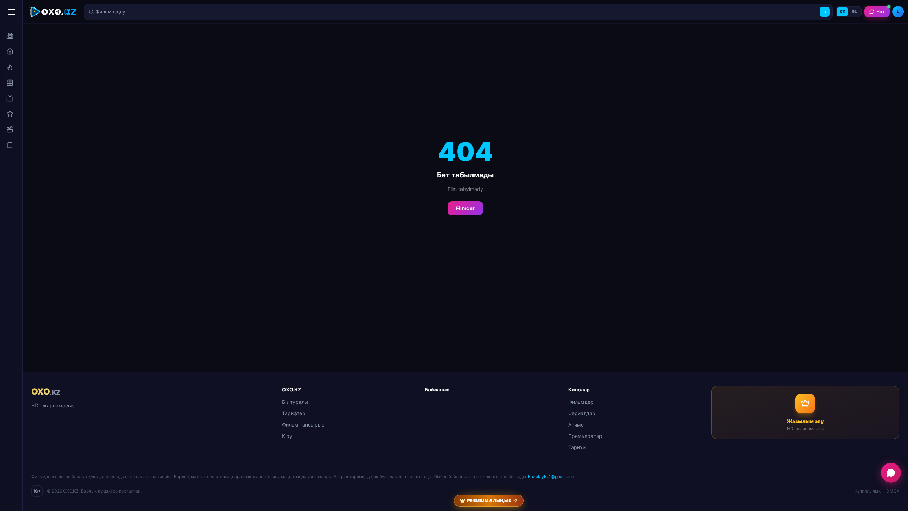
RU (855, 11)
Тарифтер (293, 413)
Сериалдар (582, 413)
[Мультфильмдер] (10, 129)
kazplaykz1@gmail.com (551, 476)
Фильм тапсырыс (303, 425)
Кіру (287, 436)
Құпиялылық (867, 491)
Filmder (465, 208)
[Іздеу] (825, 12)
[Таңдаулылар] (10, 145)
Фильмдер (581, 402)
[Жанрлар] (10, 83)
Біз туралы (295, 402)
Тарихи (577, 447)
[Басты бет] (10, 51)
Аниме (576, 425)
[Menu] (11, 12)
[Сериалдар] (10, 98)
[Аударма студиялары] (10, 36)
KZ (842, 11)
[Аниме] (10, 114)
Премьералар (585, 436)
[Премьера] (10, 67)
